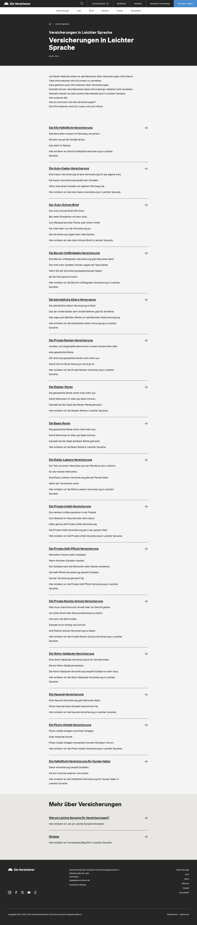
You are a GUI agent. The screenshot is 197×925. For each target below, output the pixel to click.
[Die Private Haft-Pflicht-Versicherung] (146, 549)
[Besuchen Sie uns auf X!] (22, 892)
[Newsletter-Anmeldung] (35, 892)
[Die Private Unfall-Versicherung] (146, 506)
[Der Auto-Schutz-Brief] (146, 205)
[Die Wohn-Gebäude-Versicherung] (146, 654)
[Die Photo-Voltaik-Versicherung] (146, 725)
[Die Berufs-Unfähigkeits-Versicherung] (146, 253)
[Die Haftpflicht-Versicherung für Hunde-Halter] (146, 761)
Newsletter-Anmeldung (160, 4)
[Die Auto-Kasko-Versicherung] (146, 168)
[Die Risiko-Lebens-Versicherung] (146, 460)
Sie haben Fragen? (185, 4)
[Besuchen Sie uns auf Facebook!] (16, 892)
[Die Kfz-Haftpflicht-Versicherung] (146, 128)
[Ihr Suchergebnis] (82, 3)
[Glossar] (146, 837)
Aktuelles (138, 4)
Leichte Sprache (98, 4)
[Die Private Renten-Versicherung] (146, 340)
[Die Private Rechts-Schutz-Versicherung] (146, 601)
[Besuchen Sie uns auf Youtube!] (29, 892)
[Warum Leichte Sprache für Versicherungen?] (146, 818)
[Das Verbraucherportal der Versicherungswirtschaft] (50, 24)
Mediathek (121, 4)
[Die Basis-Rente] (146, 423)
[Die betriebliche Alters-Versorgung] (146, 300)
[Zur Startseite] (17, 3)
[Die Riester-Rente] (146, 387)
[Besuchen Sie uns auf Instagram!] (9, 892)
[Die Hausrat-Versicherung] (146, 694)
